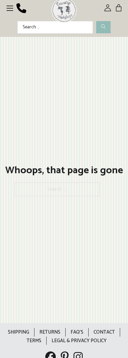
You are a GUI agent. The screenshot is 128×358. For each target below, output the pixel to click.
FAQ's (77, 332)
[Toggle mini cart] (118, 8)
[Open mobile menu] (10, 8)
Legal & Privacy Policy (79, 341)
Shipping (18, 332)
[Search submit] (103, 27)
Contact (104, 332)
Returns (49, 332)
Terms (34, 341)
